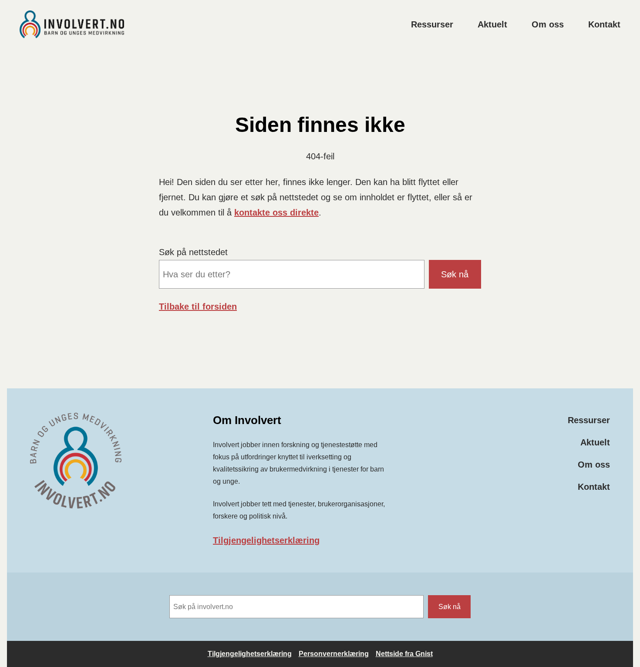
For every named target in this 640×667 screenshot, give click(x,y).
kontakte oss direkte (276, 212)
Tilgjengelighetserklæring (266, 540)
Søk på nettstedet (193, 252)
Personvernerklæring (334, 653)
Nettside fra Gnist (404, 653)
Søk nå (454, 274)
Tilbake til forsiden (198, 306)
